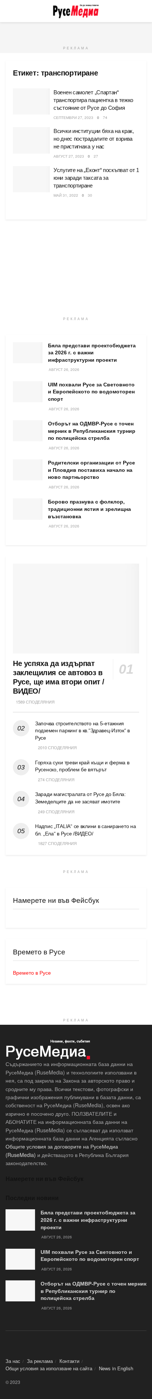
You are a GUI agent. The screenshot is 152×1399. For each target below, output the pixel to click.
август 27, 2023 (68, 156)
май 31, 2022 (65, 195)
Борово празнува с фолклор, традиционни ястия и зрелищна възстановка (89, 509)
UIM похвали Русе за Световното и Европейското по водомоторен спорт (91, 392)
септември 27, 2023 (73, 117)
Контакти (69, 1360)
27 (96, 156)
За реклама (40, 1360)
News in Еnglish (116, 1368)
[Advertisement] (76, 31)
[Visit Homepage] (76, 11)
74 (105, 117)
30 (90, 195)
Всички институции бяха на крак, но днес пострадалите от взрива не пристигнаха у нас (93, 139)
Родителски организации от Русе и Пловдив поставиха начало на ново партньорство (91, 470)
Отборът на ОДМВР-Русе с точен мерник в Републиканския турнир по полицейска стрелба (91, 431)
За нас (13, 1360)
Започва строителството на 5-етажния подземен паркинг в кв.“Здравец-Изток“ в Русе (82, 730)
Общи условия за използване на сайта (49, 1368)
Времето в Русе (32, 972)
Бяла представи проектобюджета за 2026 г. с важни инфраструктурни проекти (92, 353)
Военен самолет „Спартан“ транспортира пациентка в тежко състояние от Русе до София (93, 100)
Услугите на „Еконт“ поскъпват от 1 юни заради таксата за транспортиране (96, 178)
